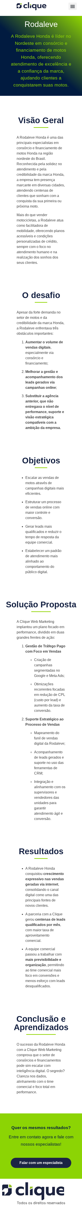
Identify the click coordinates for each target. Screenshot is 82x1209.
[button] (72, 6)
